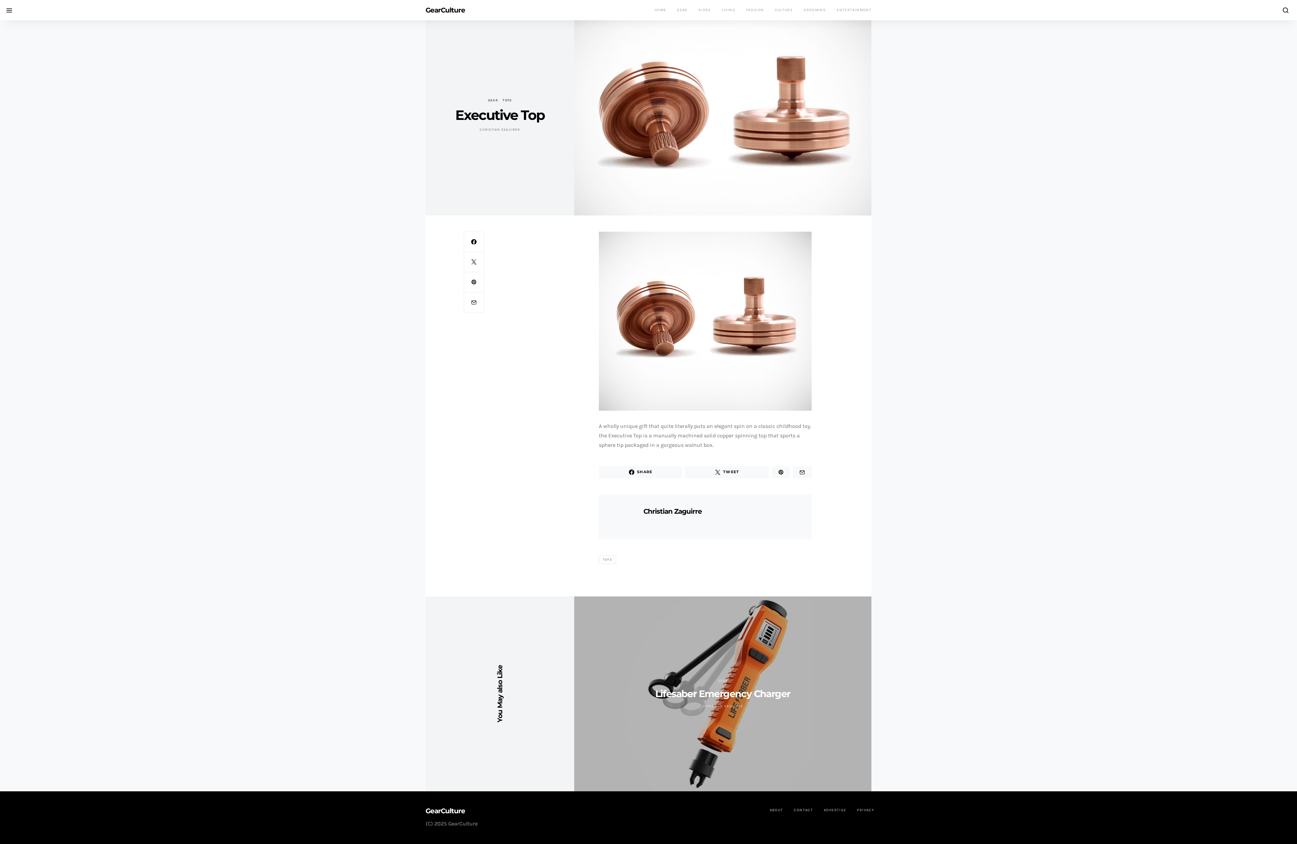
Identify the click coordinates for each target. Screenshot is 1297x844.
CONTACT (803, 810)
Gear (682, 10)
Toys (507, 100)
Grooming (815, 10)
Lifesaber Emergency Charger (722, 693)
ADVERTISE (835, 810)
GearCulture (445, 10)
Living (728, 10)
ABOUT (776, 810)
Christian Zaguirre (500, 130)
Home (660, 10)
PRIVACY (865, 810)
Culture (784, 10)
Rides (704, 10)
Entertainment (854, 10)
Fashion (755, 10)
